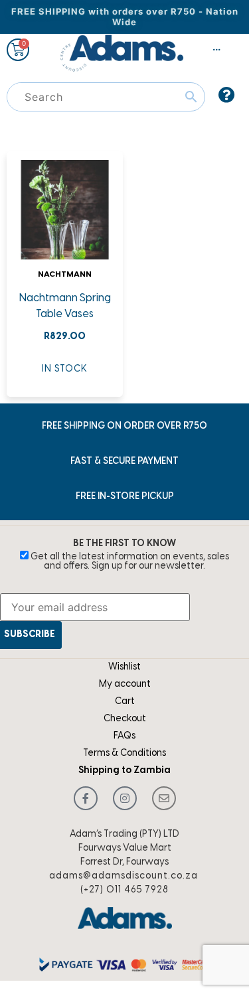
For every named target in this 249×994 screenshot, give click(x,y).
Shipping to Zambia (124, 771)
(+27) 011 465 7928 (124, 890)
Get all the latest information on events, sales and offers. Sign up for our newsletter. (129, 561)
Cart (125, 702)
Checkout (125, 719)
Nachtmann (65, 274)
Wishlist (124, 667)
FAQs (124, 736)
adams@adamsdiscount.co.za (123, 876)
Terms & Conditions (124, 753)
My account (125, 684)
